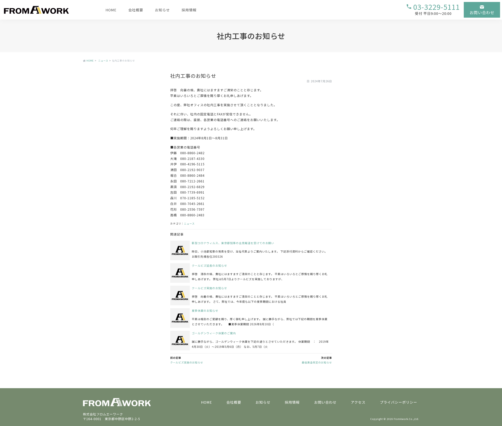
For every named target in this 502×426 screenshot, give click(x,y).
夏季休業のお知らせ (205, 311)
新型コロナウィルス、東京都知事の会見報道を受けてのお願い (233, 243)
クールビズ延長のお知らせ (209, 265)
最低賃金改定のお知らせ (317, 362)
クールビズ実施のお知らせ (209, 288)
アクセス (358, 402)
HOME (110, 9)
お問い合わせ (325, 402)
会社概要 (135, 9)
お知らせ (162, 9)
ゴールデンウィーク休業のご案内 (214, 333)
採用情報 (189, 9)
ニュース (189, 223)
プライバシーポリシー (398, 402)
